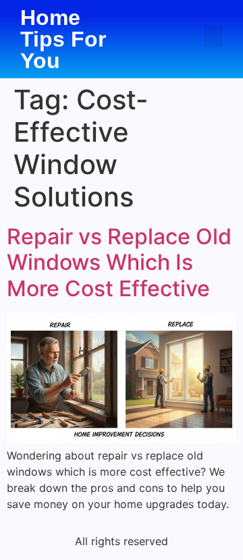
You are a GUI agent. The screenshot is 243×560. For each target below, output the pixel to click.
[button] (213, 36)
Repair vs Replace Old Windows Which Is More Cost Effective (119, 262)
